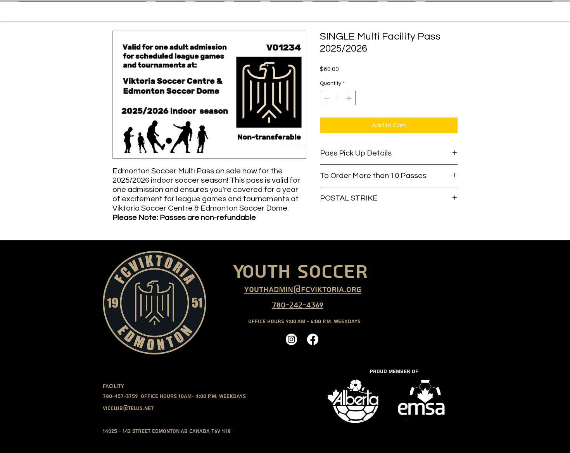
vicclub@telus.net (128, 408)
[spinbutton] (338, 98)
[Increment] (349, 98)
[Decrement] (326, 98)
